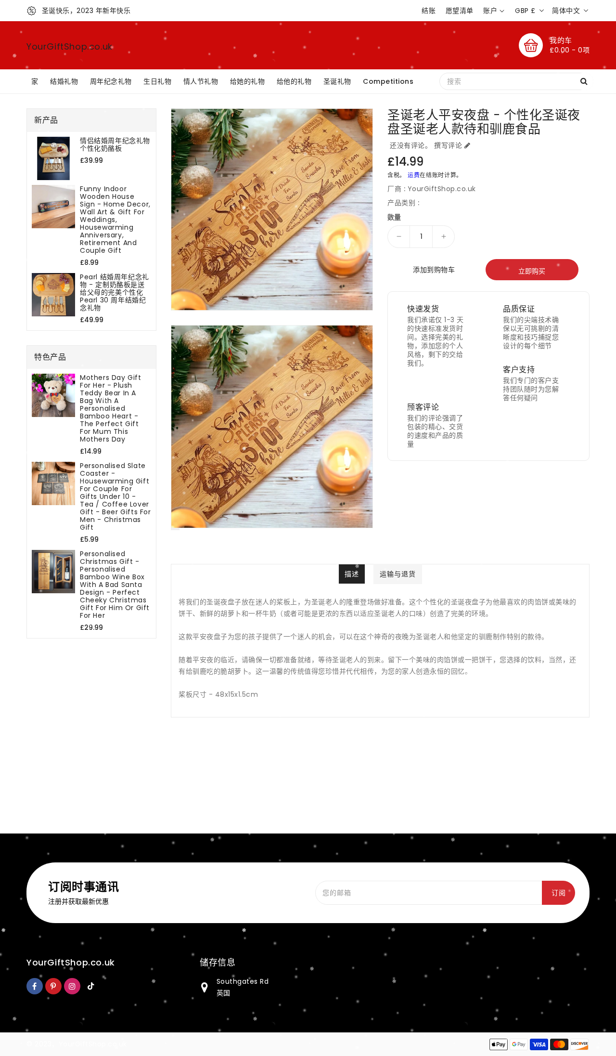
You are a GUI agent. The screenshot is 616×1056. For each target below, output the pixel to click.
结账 (429, 10)
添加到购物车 (434, 269)
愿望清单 (460, 10)
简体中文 (566, 10)
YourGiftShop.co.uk (69, 46)
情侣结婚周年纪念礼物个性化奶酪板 (115, 144)
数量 (394, 217)
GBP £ (525, 10)
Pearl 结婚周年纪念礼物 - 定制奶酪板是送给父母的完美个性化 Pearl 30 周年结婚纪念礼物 (114, 292)
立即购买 (531, 271)
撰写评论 (448, 145)
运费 (414, 175)
